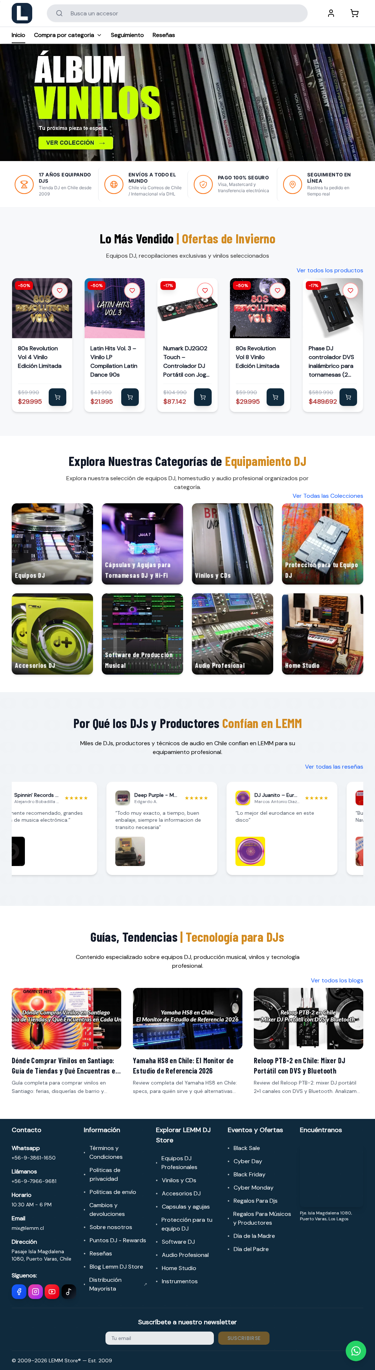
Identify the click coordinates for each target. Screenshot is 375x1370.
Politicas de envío (113, 1192)
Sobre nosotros (111, 1227)
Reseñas (164, 35)
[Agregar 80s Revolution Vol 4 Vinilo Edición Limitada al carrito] (57, 397)
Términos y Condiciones (106, 1152)
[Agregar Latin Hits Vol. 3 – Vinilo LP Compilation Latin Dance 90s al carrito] (130, 397)
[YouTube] (52, 1291)
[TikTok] (69, 1291)
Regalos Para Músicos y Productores (262, 1218)
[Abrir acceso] (331, 13)
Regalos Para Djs (256, 1201)
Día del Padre (251, 1249)
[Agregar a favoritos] (60, 291)
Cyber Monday (254, 1187)
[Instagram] (35, 1291)
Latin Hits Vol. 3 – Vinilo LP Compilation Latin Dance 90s (113, 362)
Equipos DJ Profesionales (179, 1162)
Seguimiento (127, 35)
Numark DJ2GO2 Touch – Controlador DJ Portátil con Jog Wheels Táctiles (185, 362)
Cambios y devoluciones (107, 1209)
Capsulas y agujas (186, 1206)
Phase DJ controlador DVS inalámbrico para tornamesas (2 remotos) (331, 362)
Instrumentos (180, 1281)
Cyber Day (248, 1161)
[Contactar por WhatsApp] (356, 1351)
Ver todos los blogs (337, 980)
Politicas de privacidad (105, 1174)
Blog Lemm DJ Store (116, 1266)
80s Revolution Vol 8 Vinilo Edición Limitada (257, 357)
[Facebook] (19, 1291)
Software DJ (178, 1242)
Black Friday (250, 1174)
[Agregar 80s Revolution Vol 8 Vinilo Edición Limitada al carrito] (276, 397)
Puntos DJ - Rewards (118, 1240)
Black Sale (247, 1148)
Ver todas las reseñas (334, 766)
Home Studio (179, 1268)
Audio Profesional (185, 1255)
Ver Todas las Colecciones (328, 496)
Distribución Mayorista (118, 1284)
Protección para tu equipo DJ (186, 1224)
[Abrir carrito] (354, 13)
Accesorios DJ (181, 1193)
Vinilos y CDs (179, 1180)
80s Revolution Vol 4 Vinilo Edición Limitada (40, 357)
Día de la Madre (254, 1236)
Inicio (18, 35)
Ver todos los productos (330, 270)
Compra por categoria (64, 35)
